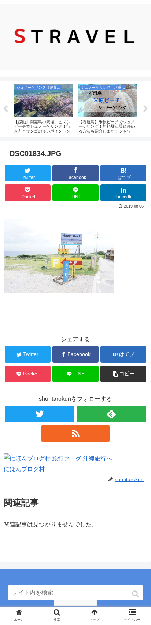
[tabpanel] (43, 107)
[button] (136, 594)
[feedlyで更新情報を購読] (111, 414)
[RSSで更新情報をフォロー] (75, 433)
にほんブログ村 (24, 469)
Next (145, 109)
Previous (5, 109)
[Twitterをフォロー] (39, 414)
